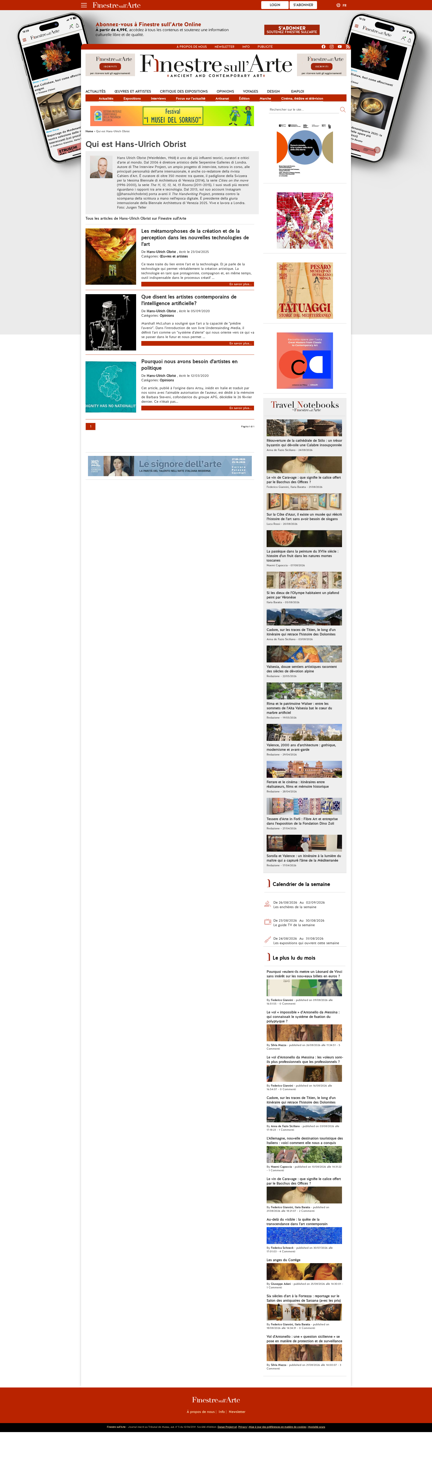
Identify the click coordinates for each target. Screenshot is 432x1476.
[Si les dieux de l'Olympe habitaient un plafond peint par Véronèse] (304, 581)
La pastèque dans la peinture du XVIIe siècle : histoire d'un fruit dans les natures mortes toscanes (302, 556)
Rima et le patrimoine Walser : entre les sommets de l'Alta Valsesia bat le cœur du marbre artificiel (299, 708)
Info (246, 47)
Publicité (265, 47)
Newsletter (224, 47)
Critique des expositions (184, 91)
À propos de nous (201, 1412)
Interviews (158, 98)
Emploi (297, 91)
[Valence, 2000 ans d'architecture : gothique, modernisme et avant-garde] (304, 733)
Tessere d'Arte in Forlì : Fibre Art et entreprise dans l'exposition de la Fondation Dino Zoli (302, 821)
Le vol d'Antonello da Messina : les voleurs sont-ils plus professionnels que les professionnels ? (305, 1059)
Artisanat (222, 98)
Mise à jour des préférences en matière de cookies (277, 1426)
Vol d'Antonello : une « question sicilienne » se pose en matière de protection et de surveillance (304, 1338)
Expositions (132, 98)
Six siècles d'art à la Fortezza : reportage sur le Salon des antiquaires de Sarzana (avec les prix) (304, 1298)
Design (273, 91)
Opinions (225, 91)
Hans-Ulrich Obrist (161, 252)
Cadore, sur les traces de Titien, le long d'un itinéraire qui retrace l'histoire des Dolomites (301, 632)
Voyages (250, 91)
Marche (265, 98)
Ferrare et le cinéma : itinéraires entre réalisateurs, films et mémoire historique (298, 784)
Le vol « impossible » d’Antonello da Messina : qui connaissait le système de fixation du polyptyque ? (303, 1016)
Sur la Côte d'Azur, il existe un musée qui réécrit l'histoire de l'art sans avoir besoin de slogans (304, 516)
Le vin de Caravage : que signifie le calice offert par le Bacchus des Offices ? (304, 479)
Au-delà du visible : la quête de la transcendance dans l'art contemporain (297, 1221)
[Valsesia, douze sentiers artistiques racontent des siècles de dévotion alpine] (304, 655)
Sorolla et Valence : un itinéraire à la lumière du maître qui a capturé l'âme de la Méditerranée (304, 858)
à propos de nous (192, 47)
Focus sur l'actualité (190, 98)
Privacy (242, 1426)
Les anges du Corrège (283, 1260)
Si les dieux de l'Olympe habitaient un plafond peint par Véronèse (303, 595)
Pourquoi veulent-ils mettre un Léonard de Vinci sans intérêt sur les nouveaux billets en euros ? (304, 973)
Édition (244, 98)
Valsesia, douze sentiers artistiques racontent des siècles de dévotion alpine (302, 668)
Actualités (96, 91)
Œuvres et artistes (133, 91)
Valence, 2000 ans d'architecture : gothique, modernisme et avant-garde (301, 747)
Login (275, 5)
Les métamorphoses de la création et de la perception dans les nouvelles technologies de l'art (195, 237)
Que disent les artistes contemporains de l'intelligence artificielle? (188, 300)
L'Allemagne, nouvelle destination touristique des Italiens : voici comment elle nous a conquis (305, 1140)
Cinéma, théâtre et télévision (302, 98)
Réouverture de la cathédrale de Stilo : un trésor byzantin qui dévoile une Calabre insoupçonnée (304, 442)
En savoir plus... (241, 284)
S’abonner (303, 5)
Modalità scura (316, 1426)
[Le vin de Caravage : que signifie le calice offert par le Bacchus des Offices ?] (304, 465)
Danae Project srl (227, 1426)
